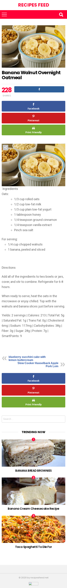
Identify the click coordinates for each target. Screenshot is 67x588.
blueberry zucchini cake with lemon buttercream (27, 358)
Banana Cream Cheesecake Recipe (33, 509)
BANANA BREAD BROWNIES (33, 471)
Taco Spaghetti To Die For (33, 547)
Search (61, 14)
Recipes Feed (33, 5)
